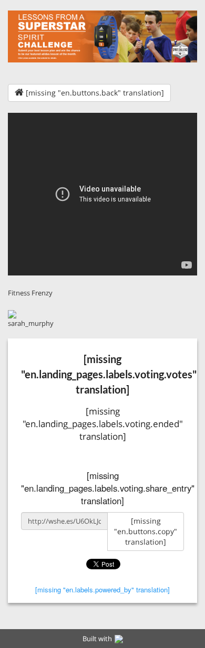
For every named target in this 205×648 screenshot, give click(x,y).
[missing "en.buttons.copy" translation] (145, 531)
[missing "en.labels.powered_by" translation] (102, 589)
